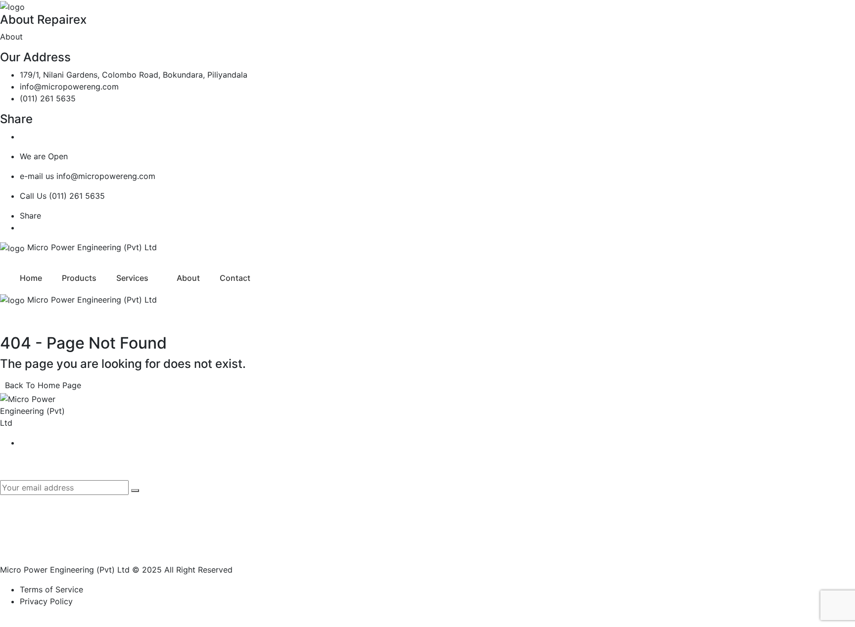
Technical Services (561, 534)
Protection (546, 500)
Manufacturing (554, 483)
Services (132, 278)
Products (79, 278)
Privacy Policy (46, 601)
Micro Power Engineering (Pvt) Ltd (65, 570)
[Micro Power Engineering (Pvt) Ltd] (12, 6)
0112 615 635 (697, 517)
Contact (235, 278)
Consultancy (550, 517)
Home (31, 278)
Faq (317, 517)
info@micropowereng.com (69, 86)
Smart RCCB (333, 534)
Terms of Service (51, 589)
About (188, 278)
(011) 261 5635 (48, 98)
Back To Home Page (43, 385)
